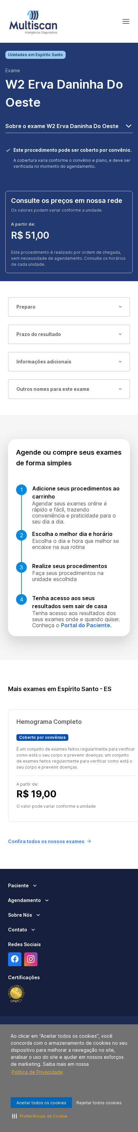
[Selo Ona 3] (16, 994)
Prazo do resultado (38, 334)
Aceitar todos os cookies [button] (41, 1102)
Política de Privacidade (37, 1072)
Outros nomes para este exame (52, 389)
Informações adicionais (43, 361)
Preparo (26, 307)
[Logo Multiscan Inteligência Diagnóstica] (33, 21)
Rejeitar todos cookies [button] (99, 1102)
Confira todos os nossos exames (46, 841)
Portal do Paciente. (86, 625)
